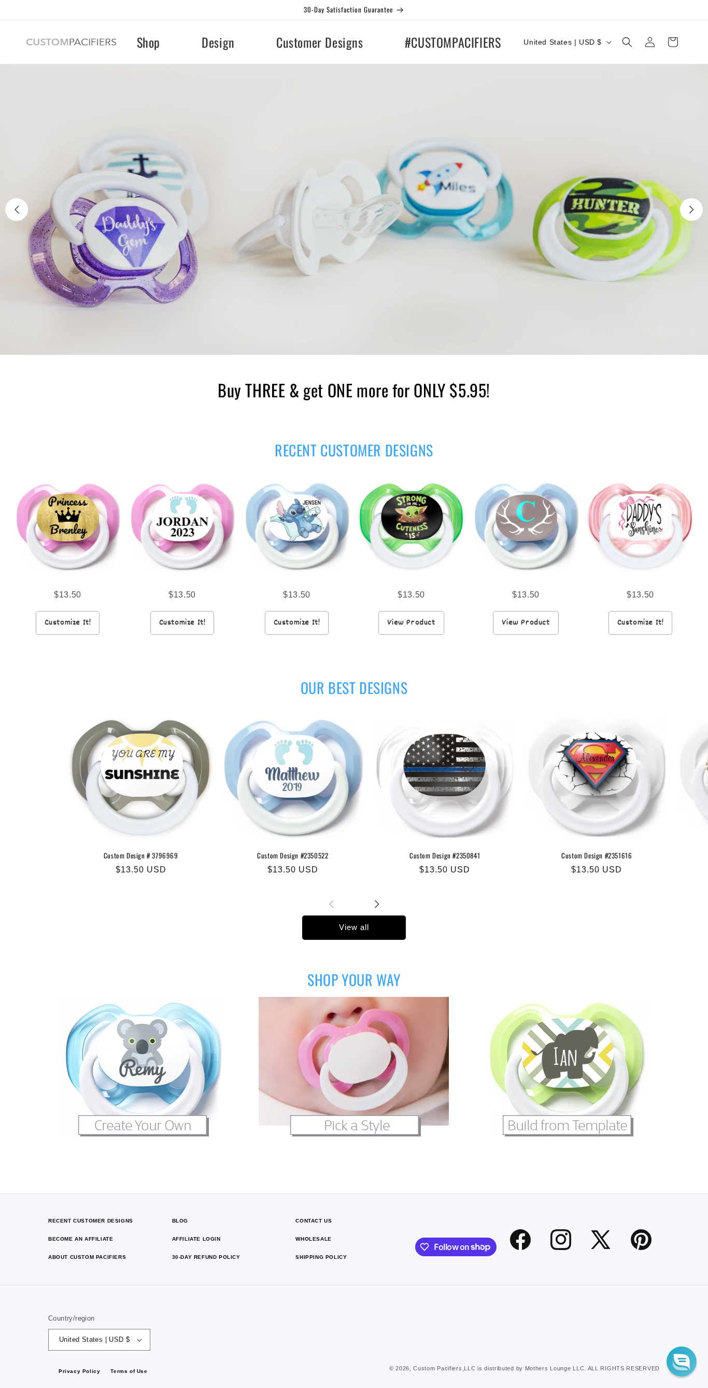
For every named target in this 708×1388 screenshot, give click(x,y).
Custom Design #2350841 (444, 855)
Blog (180, 1221)
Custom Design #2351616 (596, 855)
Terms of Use (128, 1371)
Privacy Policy (79, 1371)
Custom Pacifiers (437, 1368)
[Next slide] (691, 209)
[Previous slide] (16, 209)
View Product (411, 623)
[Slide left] (331, 904)
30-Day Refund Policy (206, 1257)
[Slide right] (376, 904)
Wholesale (313, 1239)
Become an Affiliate (80, 1239)
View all (354, 927)
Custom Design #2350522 (292, 855)
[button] (627, 42)
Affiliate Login (196, 1239)
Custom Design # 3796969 (141, 855)
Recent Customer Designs (90, 1221)
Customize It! (68, 623)
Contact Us (313, 1221)
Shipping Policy (321, 1257)
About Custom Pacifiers (87, 1257)
